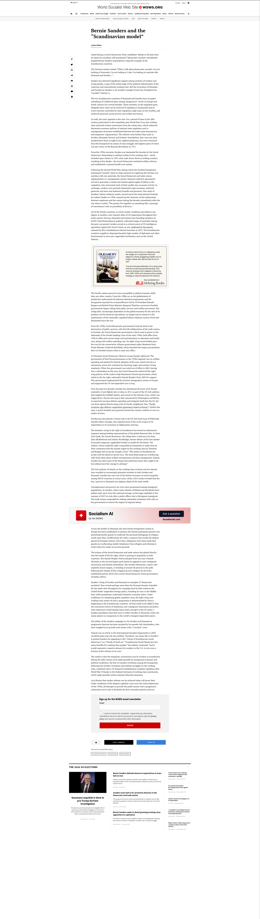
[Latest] (76, 14)
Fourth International (102, 18)
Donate (162, 18)
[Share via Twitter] (71, 64)
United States (113, 754)
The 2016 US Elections (98, 754)
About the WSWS (143, 18)
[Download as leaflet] (71, 86)
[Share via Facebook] (71, 59)
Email (102, 703)
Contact (177, 3)
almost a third (125, 481)
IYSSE (133, 18)
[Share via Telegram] (71, 75)
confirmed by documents (142, 227)
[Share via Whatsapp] (71, 70)
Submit (130, 725)
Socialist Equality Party (120, 18)
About (184, 3)
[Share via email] (71, 80)
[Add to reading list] (71, 96)
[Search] (188, 14)
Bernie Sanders (125, 754)
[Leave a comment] (71, 91)
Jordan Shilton (96, 45)
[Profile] (188, 3)
